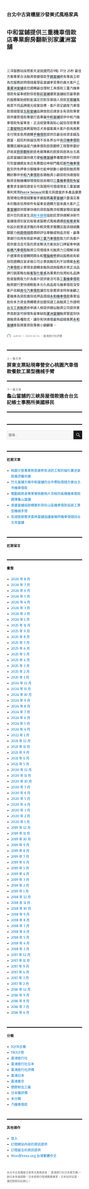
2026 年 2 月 (20, 614)
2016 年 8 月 (20, 1001)
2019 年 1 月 (20, 891)
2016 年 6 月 (20, 1012)
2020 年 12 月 (21, 770)
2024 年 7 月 (20, 712)
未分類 (16, 1099)
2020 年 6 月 (20, 793)
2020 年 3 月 (20, 810)
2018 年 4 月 (20, 943)
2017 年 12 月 (20, 955)
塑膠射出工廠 (21, 1087)
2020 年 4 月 (20, 804)
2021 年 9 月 (20, 752)
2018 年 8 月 (20, 920)
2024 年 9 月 (20, 700)
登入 (14, 1138)
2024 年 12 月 (21, 683)
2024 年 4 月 (20, 729)
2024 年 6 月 (20, 718)
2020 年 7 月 (20, 787)
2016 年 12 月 (21, 989)
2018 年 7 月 (20, 926)
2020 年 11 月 (21, 775)
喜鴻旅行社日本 (22, 1064)
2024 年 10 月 (21, 695)
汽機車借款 (19, 1104)
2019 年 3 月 (20, 880)
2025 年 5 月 (20, 654)
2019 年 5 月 (20, 868)
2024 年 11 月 (21, 689)
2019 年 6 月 (20, 862)
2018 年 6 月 (20, 932)
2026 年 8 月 (20, 579)
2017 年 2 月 (20, 984)
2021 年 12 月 (21, 741)
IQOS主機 (18, 1047)
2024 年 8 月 (20, 706)
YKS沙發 (17, 1052)
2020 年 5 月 (20, 799)
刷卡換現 (40, 215)
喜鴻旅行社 (19, 1058)
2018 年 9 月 (20, 914)
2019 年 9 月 (20, 845)
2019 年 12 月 (21, 827)
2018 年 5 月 (20, 937)
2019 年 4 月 (20, 874)
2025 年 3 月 (20, 666)
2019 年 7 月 (20, 856)
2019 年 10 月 (21, 839)
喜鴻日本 (17, 1075)
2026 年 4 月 (20, 602)
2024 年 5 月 (20, 723)
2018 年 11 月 (20, 903)
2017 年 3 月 (20, 978)
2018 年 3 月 (20, 949)
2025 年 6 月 (20, 648)
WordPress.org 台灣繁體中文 (34, 1156)
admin (17, 336)
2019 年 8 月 (20, 851)
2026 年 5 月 (20, 596)
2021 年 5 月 (20, 764)
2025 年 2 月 (20, 671)
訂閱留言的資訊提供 (26, 1150)
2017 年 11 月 (20, 960)
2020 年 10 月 (21, 781)
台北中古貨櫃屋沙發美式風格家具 (42, 14)
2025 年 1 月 (20, 677)
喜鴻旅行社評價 (52, 336)
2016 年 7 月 (20, 1007)
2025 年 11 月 (20, 625)
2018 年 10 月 (21, 908)
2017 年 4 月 (20, 972)
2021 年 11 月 (20, 747)
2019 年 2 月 (20, 885)
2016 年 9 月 (20, 995)
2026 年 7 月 (20, 585)
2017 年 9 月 (20, 966)
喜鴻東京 (17, 1081)
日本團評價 (19, 1093)
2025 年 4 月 (20, 660)
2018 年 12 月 (21, 897)
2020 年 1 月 (20, 822)
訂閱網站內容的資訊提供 (29, 1144)
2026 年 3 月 (20, 608)
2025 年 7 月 (20, 643)
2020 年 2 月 (20, 816)
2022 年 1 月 (20, 735)
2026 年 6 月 (20, 591)
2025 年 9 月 (20, 631)
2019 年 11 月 (20, 833)
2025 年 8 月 (20, 637)
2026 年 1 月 (20, 619)
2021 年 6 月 (20, 758)
